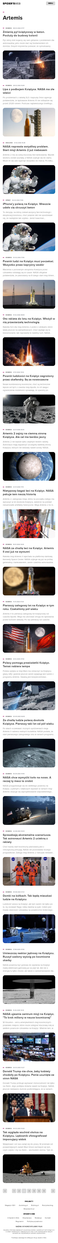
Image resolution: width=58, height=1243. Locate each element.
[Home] (11, 3)
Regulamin (20, 1221)
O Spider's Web (13, 1218)
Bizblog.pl (35, 1205)
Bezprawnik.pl (29, 1209)
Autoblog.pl (23, 1205)
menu (50, 3)
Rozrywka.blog (47, 1205)
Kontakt (48, 1218)
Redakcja (38, 1218)
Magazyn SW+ (10, 1205)
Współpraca (27, 1218)
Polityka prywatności (35, 1221)
